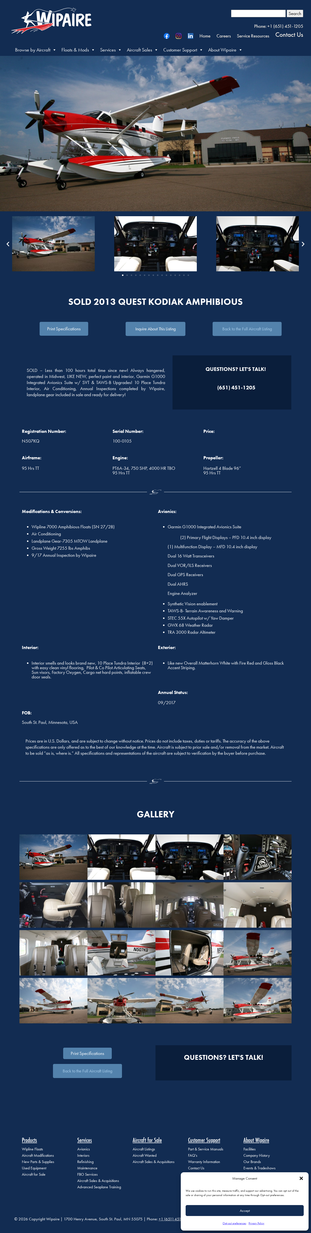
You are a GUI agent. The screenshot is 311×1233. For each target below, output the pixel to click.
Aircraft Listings (144, 1149)
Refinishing (85, 1161)
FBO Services (87, 1174)
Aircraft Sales (139, 50)
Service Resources (253, 36)
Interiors (83, 1155)
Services (108, 50)
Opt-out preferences (234, 1223)
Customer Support (180, 50)
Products (29, 1140)
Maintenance (87, 1168)
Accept (245, 1210)
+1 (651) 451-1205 (175, 1219)
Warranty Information (204, 1161)
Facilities (249, 1149)
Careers (223, 36)
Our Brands (252, 1161)
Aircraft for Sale (33, 1174)
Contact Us (289, 34)
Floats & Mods (75, 50)
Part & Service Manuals (205, 1149)
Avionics (83, 1149)
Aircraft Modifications (38, 1155)
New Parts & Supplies (38, 1161)
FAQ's (192, 1155)
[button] (301, 1178)
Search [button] (295, 13)
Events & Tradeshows (259, 1168)
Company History (256, 1155)
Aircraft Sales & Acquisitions (98, 1180)
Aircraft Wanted (144, 1155)
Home (204, 36)
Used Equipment (34, 1168)
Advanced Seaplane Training (99, 1187)
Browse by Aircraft (32, 50)
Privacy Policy (256, 1223)
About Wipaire (222, 50)
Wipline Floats (32, 1149)
